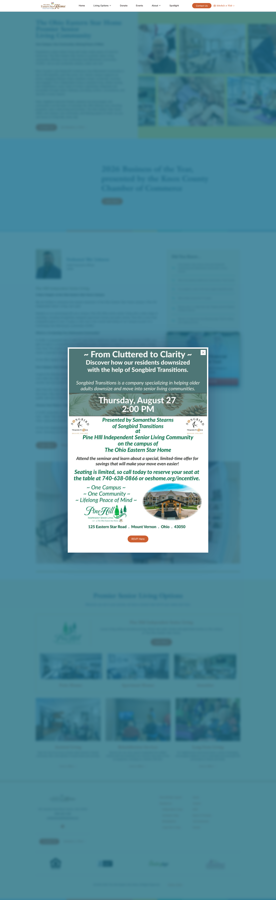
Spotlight (174, 5)
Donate (123, 5)
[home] (53, 6)
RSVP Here (138, 538)
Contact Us (202, 5)
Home (82, 5)
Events (139, 5)
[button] (102, 5)
